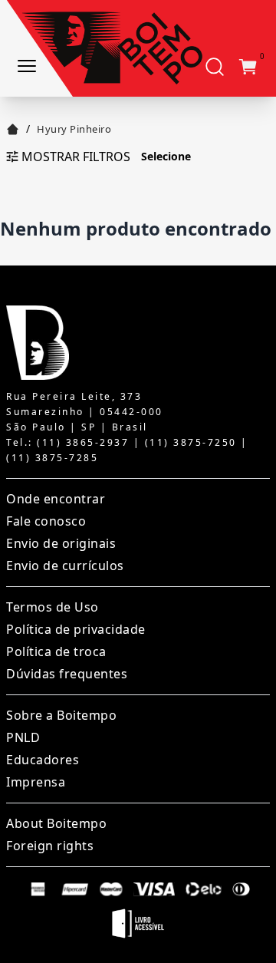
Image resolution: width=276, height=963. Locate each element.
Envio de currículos (65, 565)
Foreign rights (50, 845)
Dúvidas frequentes (66, 673)
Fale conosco (46, 521)
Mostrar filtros (75, 156)
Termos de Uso (52, 607)
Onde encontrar (55, 498)
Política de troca (56, 651)
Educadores (42, 759)
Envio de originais (61, 543)
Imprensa (35, 781)
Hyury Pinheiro (74, 129)
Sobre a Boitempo (61, 715)
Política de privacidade (76, 629)
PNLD (23, 737)
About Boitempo (56, 823)
